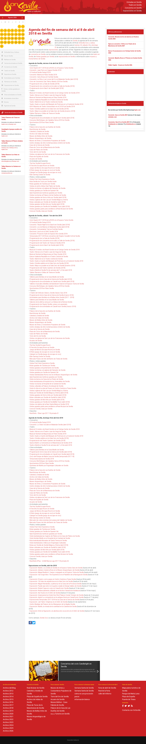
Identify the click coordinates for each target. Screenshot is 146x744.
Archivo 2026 (8, 731)
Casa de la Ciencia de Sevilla (39, 145)
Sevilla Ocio (44, 618)
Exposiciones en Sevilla (132, 11)
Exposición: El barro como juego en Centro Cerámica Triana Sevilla (53, 579)
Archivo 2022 (8, 719)
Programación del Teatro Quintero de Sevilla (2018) (47, 268)
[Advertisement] (85, 20)
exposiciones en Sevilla (67, 56)
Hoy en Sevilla (8, 56)
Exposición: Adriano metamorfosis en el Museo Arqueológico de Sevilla (54, 570)
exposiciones (53, 50)
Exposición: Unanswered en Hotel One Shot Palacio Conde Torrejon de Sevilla (56, 595)
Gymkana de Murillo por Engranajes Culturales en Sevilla (49, 465)
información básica (82, 699)
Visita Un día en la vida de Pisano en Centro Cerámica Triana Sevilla (53, 388)
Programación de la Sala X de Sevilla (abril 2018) (47, 88)
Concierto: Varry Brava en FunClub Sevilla (44, 77)
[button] (30, 671)
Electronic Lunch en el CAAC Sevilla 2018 (44, 231)
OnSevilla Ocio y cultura (86, 43)
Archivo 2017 (8, 705)
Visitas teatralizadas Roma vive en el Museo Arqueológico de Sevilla (53, 375)
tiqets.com (4, 124)
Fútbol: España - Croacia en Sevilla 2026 (120, 65)
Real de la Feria (104, 691)
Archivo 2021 (8, 716)
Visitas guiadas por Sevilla (45, 56)
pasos (76, 696)
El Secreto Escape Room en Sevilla (42, 166)
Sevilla (75, 41)
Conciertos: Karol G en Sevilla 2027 (118, 122)
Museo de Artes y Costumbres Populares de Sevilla (47, 141)
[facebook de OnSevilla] (123, 706)
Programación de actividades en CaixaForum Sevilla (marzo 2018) (53, 306)
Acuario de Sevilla (36, 159)
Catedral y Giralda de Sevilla (39, 131)
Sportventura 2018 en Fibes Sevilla (42, 122)
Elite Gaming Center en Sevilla (40, 175)
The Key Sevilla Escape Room (40, 163)
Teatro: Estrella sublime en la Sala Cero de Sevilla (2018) (49, 109)
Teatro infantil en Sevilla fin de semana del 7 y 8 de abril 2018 (51, 270)
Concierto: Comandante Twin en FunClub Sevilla (46, 229)
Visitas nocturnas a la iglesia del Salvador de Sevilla (47, 188)
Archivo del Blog (9, 688)
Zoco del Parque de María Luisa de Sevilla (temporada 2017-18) (52, 456)
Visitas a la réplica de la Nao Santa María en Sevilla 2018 (49, 404)
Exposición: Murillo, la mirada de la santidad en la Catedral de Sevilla (53, 606)
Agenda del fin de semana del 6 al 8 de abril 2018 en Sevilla (61, 31)
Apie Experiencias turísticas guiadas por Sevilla (46, 193)
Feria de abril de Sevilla (107, 688)
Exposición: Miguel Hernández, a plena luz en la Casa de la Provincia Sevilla (55, 584)
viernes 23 (78, 45)
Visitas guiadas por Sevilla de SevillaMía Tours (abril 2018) (50, 206)
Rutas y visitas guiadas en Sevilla (10, 90)
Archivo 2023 (8, 722)
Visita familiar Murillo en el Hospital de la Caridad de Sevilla (50, 538)
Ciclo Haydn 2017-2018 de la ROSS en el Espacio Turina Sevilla (51, 68)
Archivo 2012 (8, 691)
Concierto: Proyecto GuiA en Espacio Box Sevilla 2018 (48, 234)
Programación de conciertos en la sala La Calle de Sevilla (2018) (52, 86)
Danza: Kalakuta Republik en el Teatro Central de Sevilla (49, 100)
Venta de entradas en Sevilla (13, 63)
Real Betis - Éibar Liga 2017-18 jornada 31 (44, 413)
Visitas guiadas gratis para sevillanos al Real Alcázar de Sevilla (51, 209)
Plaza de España (128, 696)
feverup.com (12, 124)
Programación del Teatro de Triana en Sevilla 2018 (47, 243)
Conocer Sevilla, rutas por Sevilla (41, 211)
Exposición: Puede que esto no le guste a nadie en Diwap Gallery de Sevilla (55, 586)
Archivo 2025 (8, 728)
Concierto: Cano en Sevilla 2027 (117, 115)
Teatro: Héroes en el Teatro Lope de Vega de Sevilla (48, 95)
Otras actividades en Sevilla (12, 94)
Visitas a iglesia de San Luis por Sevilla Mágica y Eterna (49, 200)
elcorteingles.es (6, 161)
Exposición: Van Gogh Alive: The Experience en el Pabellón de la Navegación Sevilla (59, 575)
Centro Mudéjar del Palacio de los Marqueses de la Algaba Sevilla (52, 604)
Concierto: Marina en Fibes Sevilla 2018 (43, 75)
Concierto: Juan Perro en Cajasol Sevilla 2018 (45, 70)
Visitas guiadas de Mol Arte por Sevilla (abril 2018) (47, 204)
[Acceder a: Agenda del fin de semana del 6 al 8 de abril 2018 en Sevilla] (41, 42)
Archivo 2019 (8, 711)
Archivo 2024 (8, 725)
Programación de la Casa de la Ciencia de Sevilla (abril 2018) (51, 279)
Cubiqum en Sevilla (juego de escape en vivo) (45, 172)
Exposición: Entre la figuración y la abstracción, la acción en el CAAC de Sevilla (57, 611)
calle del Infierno (104, 694)
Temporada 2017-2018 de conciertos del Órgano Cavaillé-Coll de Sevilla (55, 236)
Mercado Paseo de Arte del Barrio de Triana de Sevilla (48, 359)
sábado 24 (86, 45)
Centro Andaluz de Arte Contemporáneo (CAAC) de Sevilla (50, 143)
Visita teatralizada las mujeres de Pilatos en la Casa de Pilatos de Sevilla (55, 536)
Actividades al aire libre (11, 98)
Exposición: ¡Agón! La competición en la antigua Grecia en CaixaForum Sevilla (56, 597)
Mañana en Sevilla (10, 59)
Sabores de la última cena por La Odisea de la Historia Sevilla (51, 302)
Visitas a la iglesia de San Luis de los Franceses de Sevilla (50, 154)
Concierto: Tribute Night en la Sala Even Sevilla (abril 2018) (50, 225)
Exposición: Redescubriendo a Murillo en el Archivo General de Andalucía (55, 590)
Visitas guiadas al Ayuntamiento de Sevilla (44, 368)
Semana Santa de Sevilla (84, 688)
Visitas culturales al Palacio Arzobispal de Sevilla (46, 386)
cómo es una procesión (83, 694)
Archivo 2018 (8, 708)
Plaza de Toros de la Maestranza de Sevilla (45, 147)
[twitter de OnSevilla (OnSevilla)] (126, 706)
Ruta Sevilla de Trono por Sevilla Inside (43, 181)
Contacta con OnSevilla (131, 710)
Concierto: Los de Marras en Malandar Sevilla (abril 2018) (49, 227)
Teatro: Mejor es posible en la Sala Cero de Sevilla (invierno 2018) (52, 111)
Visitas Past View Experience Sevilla (42, 179)
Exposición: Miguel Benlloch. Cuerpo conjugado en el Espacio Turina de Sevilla (57, 572)
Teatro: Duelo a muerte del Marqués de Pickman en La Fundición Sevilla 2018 (56, 104)
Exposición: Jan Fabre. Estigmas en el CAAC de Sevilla (48, 602)
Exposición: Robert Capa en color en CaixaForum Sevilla (49, 588)
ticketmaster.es (113, 124)
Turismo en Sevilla (62, 714)
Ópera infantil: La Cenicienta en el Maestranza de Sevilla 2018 (51, 443)
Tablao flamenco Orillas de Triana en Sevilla (45, 113)
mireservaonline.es (6, 173)
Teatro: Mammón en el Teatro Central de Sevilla (46, 102)
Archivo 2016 (8, 702)
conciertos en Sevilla (38, 54)
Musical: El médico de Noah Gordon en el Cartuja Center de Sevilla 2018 (54, 93)
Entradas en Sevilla (134, 2)
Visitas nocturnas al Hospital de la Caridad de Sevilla (48, 384)
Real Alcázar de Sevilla (37, 129)
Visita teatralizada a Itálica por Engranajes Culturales (48, 543)
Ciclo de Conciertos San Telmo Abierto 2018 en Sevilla (49, 81)
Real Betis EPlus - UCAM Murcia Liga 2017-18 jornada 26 (49, 561)
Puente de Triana (128, 699)
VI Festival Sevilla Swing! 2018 (40, 72)
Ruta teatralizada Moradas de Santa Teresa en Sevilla (48, 540)
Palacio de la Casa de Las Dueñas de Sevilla (45, 127)
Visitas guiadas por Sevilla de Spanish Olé (44, 190)
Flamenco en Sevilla (10, 81)
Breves (6, 102)
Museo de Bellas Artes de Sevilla (41, 136)
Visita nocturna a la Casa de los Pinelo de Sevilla (46, 379)
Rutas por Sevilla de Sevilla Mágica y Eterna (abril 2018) (49, 393)
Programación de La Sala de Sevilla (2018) (44, 84)
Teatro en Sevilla (135, 5)
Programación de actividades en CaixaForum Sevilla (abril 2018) (52, 118)
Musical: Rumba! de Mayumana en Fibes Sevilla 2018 (48, 97)
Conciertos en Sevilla (133, 8)
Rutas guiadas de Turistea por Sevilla (42, 184)
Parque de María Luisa (130, 694)
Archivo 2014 (8, 696)
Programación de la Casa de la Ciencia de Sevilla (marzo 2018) (52, 295)
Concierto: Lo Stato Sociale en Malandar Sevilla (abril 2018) (50, 425)
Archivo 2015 (8, 699)
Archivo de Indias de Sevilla (39, 134)
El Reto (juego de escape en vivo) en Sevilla (45, 170)
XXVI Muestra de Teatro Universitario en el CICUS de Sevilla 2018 (52, 106)
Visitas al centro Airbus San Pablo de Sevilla (45, 186)
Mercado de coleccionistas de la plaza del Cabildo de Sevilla (51, 520)
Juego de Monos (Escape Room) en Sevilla (45, 168)
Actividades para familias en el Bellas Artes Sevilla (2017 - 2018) (52, 297)
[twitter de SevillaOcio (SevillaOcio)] (129, 706)
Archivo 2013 (8, 694)
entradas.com (112, 117)
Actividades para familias (12, 78)
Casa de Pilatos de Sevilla (39, 150)
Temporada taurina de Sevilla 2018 (42, 459)
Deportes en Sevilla (10, 74)
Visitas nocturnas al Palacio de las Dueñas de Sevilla (48, 195)
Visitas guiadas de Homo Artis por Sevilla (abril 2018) (48, 197)
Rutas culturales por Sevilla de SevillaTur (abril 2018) (48, 202)
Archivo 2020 (8, 714)
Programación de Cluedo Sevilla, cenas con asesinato (48, 304)
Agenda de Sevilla (9, 106)
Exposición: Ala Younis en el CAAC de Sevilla (45, 593)
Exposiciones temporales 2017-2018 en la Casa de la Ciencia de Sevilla (54, 600)
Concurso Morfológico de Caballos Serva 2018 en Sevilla (49, 120)
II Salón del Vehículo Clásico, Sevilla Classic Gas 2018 (48, 293)
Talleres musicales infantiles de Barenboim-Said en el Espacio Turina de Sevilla (57, 284)
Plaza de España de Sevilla (39, 156)
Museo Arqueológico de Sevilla (40, 138)
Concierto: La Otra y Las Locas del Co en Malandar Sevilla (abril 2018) (54, 79)
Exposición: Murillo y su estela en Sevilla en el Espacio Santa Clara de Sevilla (56, 568)
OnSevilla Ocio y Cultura (11, 52)
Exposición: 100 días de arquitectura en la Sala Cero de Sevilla (51, 581)
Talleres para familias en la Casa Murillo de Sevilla (47, 277)
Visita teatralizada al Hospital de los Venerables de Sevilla (50, 381)
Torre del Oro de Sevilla (38, 152)
